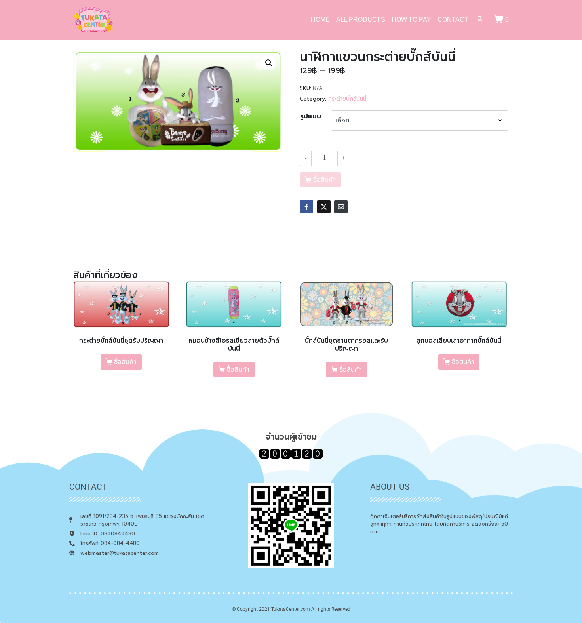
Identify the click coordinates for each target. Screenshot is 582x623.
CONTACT (452, 19)
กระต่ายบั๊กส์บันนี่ (347, 99)
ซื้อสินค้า (125, 362)
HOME (320, 19)
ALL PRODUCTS (360, 19)
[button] (269, 63)
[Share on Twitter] (324, 206)
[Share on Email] (341, 206)
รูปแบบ (310, 116)
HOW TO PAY (411, 19)
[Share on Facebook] (306, 206)
